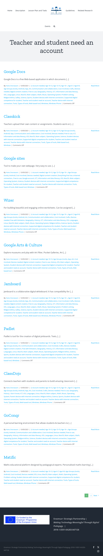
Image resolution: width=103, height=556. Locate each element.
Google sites (14, 158)
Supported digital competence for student (38, 139)
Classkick (12, 116)
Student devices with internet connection (48, 97)
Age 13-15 (56, 86)
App (26, 89)
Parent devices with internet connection (25, 396)
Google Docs (14, 71)
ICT (54, 91)
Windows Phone (55, 103)
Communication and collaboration (45, 89)
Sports (29, 97)
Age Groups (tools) (11, 89)
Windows (44, 103)
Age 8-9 (77, 86)
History (49, 91)
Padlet (9, 328)
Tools (15, 103)
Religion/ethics (9, 97)
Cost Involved (63, 89)
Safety (17, 97)
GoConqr (11, 415)
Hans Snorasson (12, 86)
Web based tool (35, 103)
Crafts (71, 89)
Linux (18, 94)
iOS (5, 94)
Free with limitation (17, 220)
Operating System (54, 94)
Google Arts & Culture (23, 245)
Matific (10, 457)
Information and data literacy (67, 91)
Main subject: (32, 94)
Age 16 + (64, 86)
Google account (28, 178)
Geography (41, 91)
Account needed (38, 86)
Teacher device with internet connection (25, 142)
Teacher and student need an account (37, 100)
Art (30, 89)
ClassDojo (12, 373)
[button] (54, 26)
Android (21, 89)
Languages (11, 94)
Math (39, 94)
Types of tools (23, 103)
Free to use (32, 91)
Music (44, 94)
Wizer (9, 200)
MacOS (23, 94)
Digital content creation (19, 91)
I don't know (14, 393)
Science (23, 97)
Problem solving (68, 94)
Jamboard (12, 283)
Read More (95, 86)
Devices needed (57, 133)
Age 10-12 (49, 86)
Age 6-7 (70, 86)
